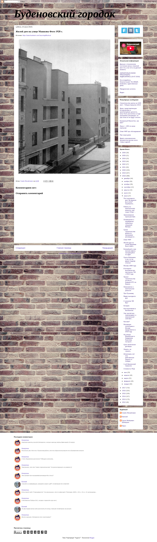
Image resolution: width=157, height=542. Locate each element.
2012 (124, 402)
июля (126, 193)
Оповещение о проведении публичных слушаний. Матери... (129, 223)
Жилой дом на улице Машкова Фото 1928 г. (130, 244)
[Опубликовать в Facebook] (50, 181)
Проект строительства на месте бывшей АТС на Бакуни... (130, 280)
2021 (124, 167)
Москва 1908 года (130, 266)
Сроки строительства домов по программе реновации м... (130, 233)
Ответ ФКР (127, 240)
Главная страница (64, 248)
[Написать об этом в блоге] (46, 181)
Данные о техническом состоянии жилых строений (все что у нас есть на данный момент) (130, 66)
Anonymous (25, 440)
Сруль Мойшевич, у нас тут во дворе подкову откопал (130, 260)
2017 (124, 388)
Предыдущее (107, 248)
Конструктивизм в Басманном (130, 309)
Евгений (125, 417)
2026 (124, 152)
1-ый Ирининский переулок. (130, 365)
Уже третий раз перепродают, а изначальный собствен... (130, 315)
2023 (124, 161)
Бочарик (126, 306)
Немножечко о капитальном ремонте (129, 288)
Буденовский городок (64, 13)
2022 (124, 164)
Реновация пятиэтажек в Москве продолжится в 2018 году (130, 328)
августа (127, 190)
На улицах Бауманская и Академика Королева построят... (129, 338)
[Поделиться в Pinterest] (52, 181)
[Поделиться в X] (48, 181)
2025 (124, 155)
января (126, 384)
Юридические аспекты (128, 89)
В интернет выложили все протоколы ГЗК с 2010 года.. (130, 271)
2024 (124, 158)
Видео (122, 92)
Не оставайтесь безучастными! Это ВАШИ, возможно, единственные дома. (129, 82)
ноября (127, 181)
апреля (127, 375)
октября (127, 184)
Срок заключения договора (130, 345)
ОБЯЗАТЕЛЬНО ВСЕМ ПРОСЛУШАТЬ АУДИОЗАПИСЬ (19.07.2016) (130, 75)
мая (125, 372)
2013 (124, 399)
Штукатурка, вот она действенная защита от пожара (129, 357)
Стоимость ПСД (129, 369)
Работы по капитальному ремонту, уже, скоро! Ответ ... (130, 209)
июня (126, 196)
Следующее (20, 248)
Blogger (92, 538)
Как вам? (127, 321)
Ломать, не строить (127, 350)
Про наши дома (125, 135)
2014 (124, 396)
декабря (127, 178)
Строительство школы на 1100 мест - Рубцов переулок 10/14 (130, 104)
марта (126, 378)
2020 (124, 170)
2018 (124, 176)
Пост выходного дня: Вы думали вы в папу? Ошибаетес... (130, 201)
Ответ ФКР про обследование (130, 131)
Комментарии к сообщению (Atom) (70, 253)
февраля (127, 381)
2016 (124, 390)
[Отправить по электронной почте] (44, 181)
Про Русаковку (129, 293)
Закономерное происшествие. (130, 216)
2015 (124, 393)
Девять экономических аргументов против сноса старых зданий (129, 140)
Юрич (124, 426)
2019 (124, 173)
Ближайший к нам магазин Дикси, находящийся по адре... (130, 251)
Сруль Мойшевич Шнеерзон (128, 421)
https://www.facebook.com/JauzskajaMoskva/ (37, 35)
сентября (127, 187)
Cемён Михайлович (129, 413)
